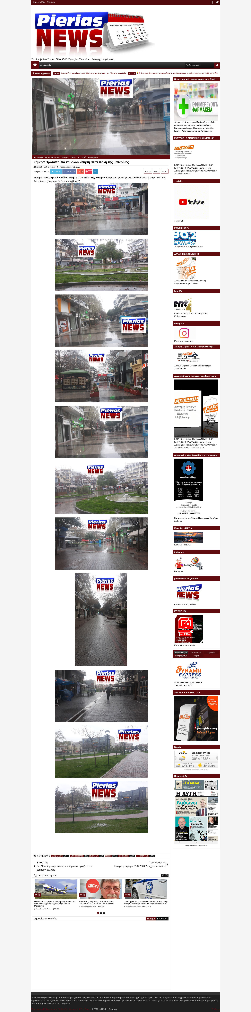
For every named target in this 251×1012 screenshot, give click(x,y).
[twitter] (217, 2)
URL (166, 171)
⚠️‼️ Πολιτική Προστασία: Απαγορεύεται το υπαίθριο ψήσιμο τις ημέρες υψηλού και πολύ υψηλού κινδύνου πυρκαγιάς (158, 73)
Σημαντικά (123, 856)
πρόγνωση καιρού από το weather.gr (196, 769)
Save (90, 170)
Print (157, 171)
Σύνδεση (51, 2)
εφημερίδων (203, 845)
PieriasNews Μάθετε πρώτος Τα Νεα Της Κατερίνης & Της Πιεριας (61, 1009)
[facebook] (212, 2)
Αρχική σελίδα (39, 2)
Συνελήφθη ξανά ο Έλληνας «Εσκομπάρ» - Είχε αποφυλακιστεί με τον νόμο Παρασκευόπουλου (56, 902)
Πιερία (108, 856)
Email (148, 171)
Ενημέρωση (57, 856)
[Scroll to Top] (247, 1008)
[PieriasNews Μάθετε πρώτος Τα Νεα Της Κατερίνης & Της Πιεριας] (35, 64)
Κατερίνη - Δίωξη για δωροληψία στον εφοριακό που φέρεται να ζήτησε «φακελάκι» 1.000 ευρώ (100, 902)
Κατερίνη (94, 856)
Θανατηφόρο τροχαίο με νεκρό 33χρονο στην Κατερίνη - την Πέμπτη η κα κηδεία (66, 73)
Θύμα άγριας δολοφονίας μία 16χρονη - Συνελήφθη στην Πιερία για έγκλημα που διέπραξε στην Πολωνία (142, 903)
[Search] (217, 65)
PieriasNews (142, 856)
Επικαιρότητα (77, 856)
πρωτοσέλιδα (191, 845)
